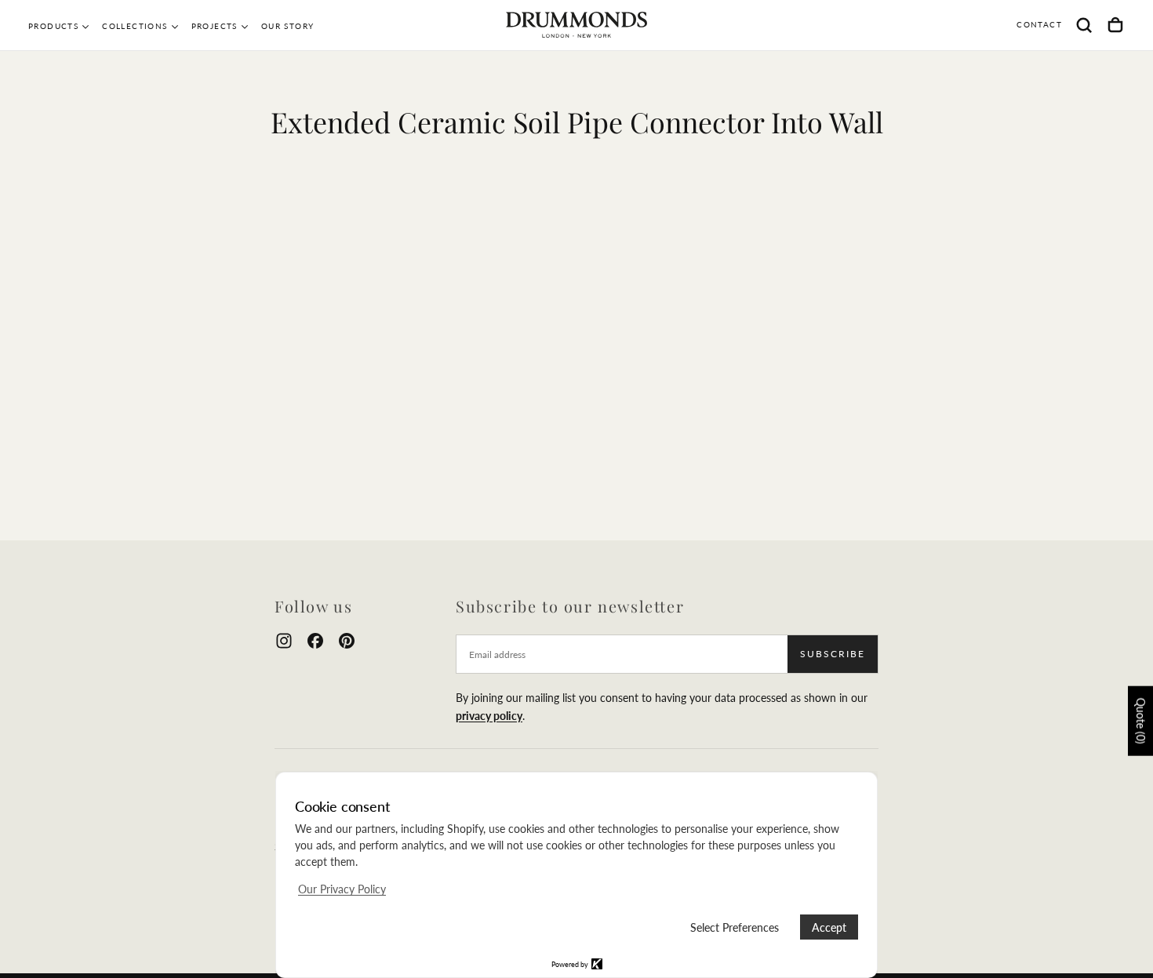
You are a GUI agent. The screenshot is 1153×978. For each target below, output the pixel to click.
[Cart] (1115, 25)
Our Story (288, 26)
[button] (1084, 25)
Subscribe (832, 654)
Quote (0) (1141, 721)
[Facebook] (315, 640)
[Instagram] (284, 640)
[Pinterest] (346, 640)
